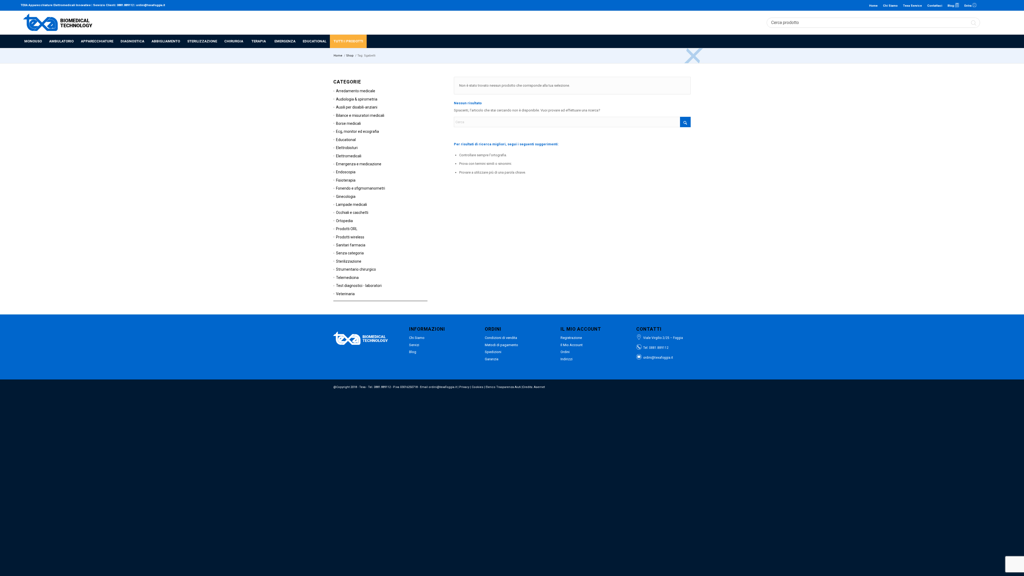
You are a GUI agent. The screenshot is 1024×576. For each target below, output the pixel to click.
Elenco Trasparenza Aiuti (503, 387)
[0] (1001, 22)
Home (873, 5)
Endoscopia (345, 172)
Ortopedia (344, 221)
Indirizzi (567, 359)
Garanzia (491, 359)
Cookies (477, 387)
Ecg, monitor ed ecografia (357, 131)
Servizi (414, 345)
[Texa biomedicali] (58, 22)
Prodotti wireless (350, 237)
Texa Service (912, 5)
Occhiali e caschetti (352, 212)
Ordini (565, 352)
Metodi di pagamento (501, 345)
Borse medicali (348, 123)
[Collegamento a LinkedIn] (983, 5)
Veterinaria (345, 294)
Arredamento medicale (355, 91)
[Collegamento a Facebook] (991, 5)
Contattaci (934, 5)
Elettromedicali (348, 156)
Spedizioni (493, 352)
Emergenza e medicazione (358, 164)
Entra (968, 5)
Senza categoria (350, 253)
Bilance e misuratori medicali (360, 115)
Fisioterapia (345, 180)
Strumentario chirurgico (356, 269)
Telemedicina (347, 277)
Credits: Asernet (533, 387)
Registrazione (571, 338)
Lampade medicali (351, 204)
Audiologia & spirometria (356, 99)
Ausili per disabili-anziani (356, 107)
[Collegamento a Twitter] (999, 5)
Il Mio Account (572, 345)
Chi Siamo (890, 5)
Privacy (464, 387)
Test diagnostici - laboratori (359, 285)
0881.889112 (125, 5)
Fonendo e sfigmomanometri (360, 188)
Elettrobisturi (347, 148)
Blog (951, 5)
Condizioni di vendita (501, 338)
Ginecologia (345, 196)
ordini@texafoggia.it (150, 5)
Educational (346, 140)
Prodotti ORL (346, 229)
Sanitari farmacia (350, 245)
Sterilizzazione (348, 261)
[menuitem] (33, 41)
